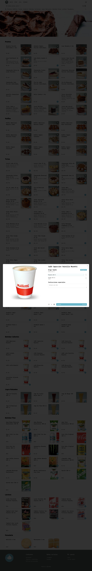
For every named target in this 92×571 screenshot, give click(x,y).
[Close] (87, 265)
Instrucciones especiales (56, 282)
